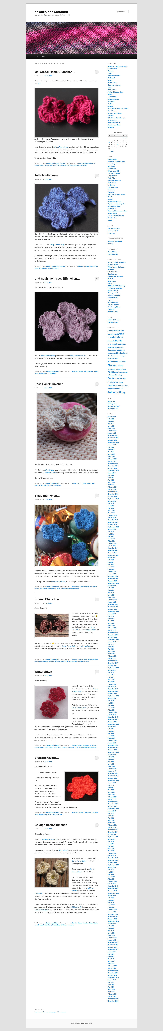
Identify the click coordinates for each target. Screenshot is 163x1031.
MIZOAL (110, 279)
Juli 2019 (111, 616)
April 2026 (111, 426)
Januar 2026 (112, 433)
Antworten (52, 373)
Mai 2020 (111, 593)
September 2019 (113, 611)
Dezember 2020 (113, 576)
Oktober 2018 (112, 637)
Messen (110, 71)
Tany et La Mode (113, 304)
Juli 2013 (111, 785)
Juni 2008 (111, 928)
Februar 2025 (112, 459)
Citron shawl (63, 850)
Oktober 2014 (112, 750)
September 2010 (113, 865)
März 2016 (111, 710)
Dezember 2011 (113, 830)
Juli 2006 (111, 982)
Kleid (119, 350)
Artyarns (110, 337)
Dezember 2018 (113, 632)
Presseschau (112, 90)
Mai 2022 (111, 536)
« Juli (111, 151)
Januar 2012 (112, 827)
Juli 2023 (111, 503)
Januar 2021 (112, 574)
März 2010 (111, 879)
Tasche (120, 382)
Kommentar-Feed (113, 406)
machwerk (111, 190)
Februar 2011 (112, 853)
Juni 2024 (111, 478)
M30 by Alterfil (76, 907)
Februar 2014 (112, 769)
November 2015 (113, 719)
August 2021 (112, 557)
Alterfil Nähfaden (113, 320)
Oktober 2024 (112, 468)
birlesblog (111, 164)
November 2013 (113, 776)
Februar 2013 (112, 797)
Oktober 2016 (112, 693)
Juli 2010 (111, 869)
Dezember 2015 (113, 717)
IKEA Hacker (112, 183)
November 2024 (113, 466)
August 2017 (112, 670)
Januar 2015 (112, 743)
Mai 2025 (111, 452)
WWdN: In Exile (113, 311)
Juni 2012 (111, 816)
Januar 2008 (112, 940)
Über (43, 56)
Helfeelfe (111, 269)
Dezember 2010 (113, 858)
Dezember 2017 (113, 661)
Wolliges (62, 163)
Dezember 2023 (113, 492)
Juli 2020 (111, 588)
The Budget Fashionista (116, 215)
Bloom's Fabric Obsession (117, 262)
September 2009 (113, 893)
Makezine (111, 192)
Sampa (45, 589)
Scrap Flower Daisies (79, 707)
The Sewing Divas (114, 307)
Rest (50, 661)
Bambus (74, 745)
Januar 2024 (112, 489)
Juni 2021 (111, 562)
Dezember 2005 (113, 999)
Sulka (49, 268)
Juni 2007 (111, 956)
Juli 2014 (111, 757)
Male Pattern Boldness (115, 276)
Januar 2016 (112, 715)
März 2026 (111, 428)
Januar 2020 (112, 602)
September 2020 (113, 583)
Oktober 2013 (112, 778)
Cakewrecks (112, 168)
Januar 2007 (112, 968)
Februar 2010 (112, 881)
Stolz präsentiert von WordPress (81, 1023)
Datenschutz (62, 1012)
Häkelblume (88, 587)
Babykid (74, 923)
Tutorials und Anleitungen (117, 118)
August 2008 (112, 923)
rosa (84, 483)
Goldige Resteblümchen (50, 825)
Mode (109, 73)
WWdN (110, 220)
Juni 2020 (111, 590)
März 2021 (111, 569)
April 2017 (111, 679)
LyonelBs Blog (113, 187)
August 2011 (112, 839)
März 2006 (111, 992)
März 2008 (111, 935)
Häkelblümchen (93, 659)
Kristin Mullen (43, 661)
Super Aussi (51, 814)
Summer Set (65, 165)
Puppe (124, 369)
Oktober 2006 (112, 975)
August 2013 (112, 783)
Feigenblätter (112, 176)
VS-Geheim (111, 309)
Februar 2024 (112, 487)
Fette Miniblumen (46, 175)
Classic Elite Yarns (84, 163)
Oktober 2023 (112, 496)
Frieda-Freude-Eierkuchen (116, 267)
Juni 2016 (111, 703)
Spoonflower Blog (114, 206)
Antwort (55, 268)
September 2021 (113, 555)
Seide (64, 747)
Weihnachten (112, 120)
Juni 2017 (111, 675)
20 (117, 144)
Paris (109, 87)
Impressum (38, 1012)
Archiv (120, 333)
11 (97, 279)
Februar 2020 (112, 600)
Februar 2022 (112, 543)
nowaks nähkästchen (51, 11)
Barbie (120, 337)
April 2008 (111, 933)
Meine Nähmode (113, 359)
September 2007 (113, 949)
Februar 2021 (112, 571)
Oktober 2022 (112, 524)
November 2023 (113, 494)
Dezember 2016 (113, 689)
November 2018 (113, 635)
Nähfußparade (112, 83)
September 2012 (113, 808)
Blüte (85, 659)
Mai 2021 (111, 564)
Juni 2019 (111, 618)
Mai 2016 (111, 705)
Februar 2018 (112, 656)
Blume (82, 587)
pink (46, 165)
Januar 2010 (112, 884)
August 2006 (112, 980)
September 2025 (113, 442)
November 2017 (113, 663)
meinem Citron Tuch (49, 839)
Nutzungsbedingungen (50, 1012)
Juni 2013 (111, 787)
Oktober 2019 (112, 609)
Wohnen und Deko (114, 125)
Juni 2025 (111, 449)
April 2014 (111, 764)
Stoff (124, 378)
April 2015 (111, 736)
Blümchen (81, 266)
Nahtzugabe (112, 281)
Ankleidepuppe (112, 330)
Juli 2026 (111, 419)
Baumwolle (75, 587)
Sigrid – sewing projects (116, 204)
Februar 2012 (112, 825)
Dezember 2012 (113, 801)
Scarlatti (110, 199)
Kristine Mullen (39, 165)
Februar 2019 (112, 628)
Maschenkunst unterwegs (116, 356)
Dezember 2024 (113, 463)
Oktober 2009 (112, 891)
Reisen (110, 94)
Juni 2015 (111, 731)
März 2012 (111, 823)
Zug (123, 392)
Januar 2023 (112, 517)
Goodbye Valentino (114, 180)
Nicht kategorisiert (114, 85)
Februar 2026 (112, 431)
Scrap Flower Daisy (61, 147)
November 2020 (113, 578)
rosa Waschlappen (48, 355)
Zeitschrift (114, 392)
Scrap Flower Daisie (77, 355)
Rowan (96, 371)
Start (36, 56)
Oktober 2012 (112, 806)
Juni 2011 (111, 844)
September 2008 (113, 921)
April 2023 (111, 510)
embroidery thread (41, 909)
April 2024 (111, 482)
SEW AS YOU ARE (114, 295)
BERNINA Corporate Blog (116, 161)
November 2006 (113, 973)
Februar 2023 (112, 515)
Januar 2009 (112, 912)
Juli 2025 (111, 447)
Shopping (111, 101)
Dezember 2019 (113, 604)
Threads (111, 385)
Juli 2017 (111, 672)
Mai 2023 (111, 508)
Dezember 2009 (113, 886)
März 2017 (111, 682)
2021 (39, 83)
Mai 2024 (111, 480)
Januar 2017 (112, 686)
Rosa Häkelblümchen (48, 384)
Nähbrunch (111, 78)
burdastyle (113, 344)
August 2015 (112, 726)
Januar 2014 (112, 771)
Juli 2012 (111, 813)
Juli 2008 (111, 926)
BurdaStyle (111, 166)
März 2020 (111, 597)
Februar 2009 (112, 909)
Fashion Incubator (114, 173)
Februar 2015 (112, 740)
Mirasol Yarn (94, 266)
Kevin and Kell (113, 231)
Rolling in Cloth (113, 293)
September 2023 (113, 499)
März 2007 (111, 963)
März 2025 (111, 456)
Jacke (110, 350)
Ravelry (110, 244)
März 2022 (111, 541)
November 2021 (113, 550)
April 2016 (111, 708)
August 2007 (112, 952)
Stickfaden (38, 893)
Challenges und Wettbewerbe (118, 66)
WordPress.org (113, 408)
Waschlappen (50, 470)
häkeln (92, 163)
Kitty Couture (112, 274)
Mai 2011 (111, 846)
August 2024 (112, 473)
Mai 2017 (111, 677)
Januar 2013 (112, 799)
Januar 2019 (112, 630)
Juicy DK (79, 483)
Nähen (110, 80)
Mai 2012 (111, 818)
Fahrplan (122, 344)
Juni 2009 (111, 900)
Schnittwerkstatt (113, 99)
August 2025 (112, 445)
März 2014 (111, 766)
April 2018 (111, 651)
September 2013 (113, 780)
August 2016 (112, 698)
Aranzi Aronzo (112, 334)
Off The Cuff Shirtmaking (116, 286)
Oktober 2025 (112, 440)
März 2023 (111, 513)
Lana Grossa (38, 925)
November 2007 (113, 945)
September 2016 (113, 696)
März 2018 (111, 654)
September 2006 (113, 977)
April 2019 (111, 623)
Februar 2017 (112, 684)
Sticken (110, 106)
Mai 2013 (111, 790)
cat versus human (114, 228)
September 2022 (113, 527)
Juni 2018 (111, 647)
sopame (110, 300)
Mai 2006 (111, 987)
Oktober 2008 (112, 919)
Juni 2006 (111, 985)
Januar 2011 (112, 855)
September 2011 (113, 837)
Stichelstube (112, 208)
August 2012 (112, 811)
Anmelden (111, 401)
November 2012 (113, 804)
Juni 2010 (111, 872)
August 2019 (112, 614)
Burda (118, 340)
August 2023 (112, 501)
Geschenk (111, 347)
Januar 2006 (112, 996)
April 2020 (111, 595)
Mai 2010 (111, 874)
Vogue (110, 388)
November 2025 (113, 438)
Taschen (110, 115)
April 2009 (111, 905)
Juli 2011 (111, 841)
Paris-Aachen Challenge (115, 369)
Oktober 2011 (112, 834)
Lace (123, 350)
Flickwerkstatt (112, 68)
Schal (121, 372)
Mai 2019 (111, 621)
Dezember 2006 (113, 970)
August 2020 (112, 585)
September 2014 (113, 752)
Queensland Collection (91, 812)
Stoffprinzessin (113, 302)
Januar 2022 (112, 546)
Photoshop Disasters (115, 288)
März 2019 (111, 625)
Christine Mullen (87, 923)
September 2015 (113, 724)
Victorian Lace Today (121, 386)
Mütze (124, 361)
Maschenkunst (113, 322)
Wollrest (68, 661)
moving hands (113, 254)
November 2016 (113, 691)
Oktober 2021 (112, 553)
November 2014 (113, 747)
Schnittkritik (112, 97)
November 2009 (113, 888)
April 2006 (111, 989)
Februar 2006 (112, 994)
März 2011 (111, 851)
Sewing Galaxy (113, 297)
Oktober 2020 (112, 581)
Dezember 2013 (113, 773)
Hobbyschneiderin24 (115, 241)
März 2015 (111, 738)
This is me (111, 233)
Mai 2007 (111, 959)
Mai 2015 (111, 733)
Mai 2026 (111, 424)
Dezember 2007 (113, 942)
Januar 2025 (112, 461)
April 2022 (111, 539)
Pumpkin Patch (113, 290)
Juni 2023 (111, 506)
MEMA (110, 197)
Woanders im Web (114, 122)
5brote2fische (112, 159)
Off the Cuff (111, 283)
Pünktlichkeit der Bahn (115, 92)
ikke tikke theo (113, 272)
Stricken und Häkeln (52, 163)
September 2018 (113, 639)
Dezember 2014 (113, 745)
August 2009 (112, 895)
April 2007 (111, 961)
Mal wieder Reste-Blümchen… (54, 72)
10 (109, 142)
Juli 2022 (111, 531)
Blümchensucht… (46, 758)
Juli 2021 (111, 560)
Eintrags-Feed (112, 404)
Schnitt (125, 372)
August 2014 (112, 754)
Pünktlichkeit (113, 372)
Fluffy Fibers (112, 178)
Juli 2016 (111, 700)
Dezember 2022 (113, 520)
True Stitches (112, 218)
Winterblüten (43, 671)
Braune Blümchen (46, 599)
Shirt (113, 375)
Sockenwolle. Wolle (72, 747)
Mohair (45, 925)
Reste (46, 747)
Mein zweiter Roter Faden (116, 194)
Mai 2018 (111, 649)
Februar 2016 (112, 712)
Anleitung (120, 330)
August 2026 (112, 416)
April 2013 (111, 792)
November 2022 (113, 522)
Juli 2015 (111, 729)
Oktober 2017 (112, 665)
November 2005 (113, 1001)
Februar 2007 (112, 966)
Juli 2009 (111, 898)
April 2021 (111, 567)
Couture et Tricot (113, 265)
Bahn (115, 337)
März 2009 (111, 907)
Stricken (113, 382)
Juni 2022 (111, 534)
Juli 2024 (111, 475)
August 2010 (112, 867)
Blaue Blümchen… (47, 495)
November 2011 (113, 832)
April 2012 (111, 820)
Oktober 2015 (112, 722)
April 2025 (111, 454)
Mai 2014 (111, 762)
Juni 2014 (111, 759)
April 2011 (111, 848)
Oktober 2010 (112, 862)
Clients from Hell (113, 171)
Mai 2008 (111, 931)
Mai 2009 (111, 902)
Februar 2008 (112, 938)
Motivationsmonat (114, 75)
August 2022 (112, 529)
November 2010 (113, 860)
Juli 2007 (111, 954)
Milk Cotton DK (88, 371)
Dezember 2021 (113, 548)
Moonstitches (112, 252)
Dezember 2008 (113, 914)
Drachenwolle (87, 745)
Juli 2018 (111, 644)
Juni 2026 (111, 421)
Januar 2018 (112, 658)
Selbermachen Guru (114, 201)
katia (114, 350)
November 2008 (113, 916)
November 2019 (113, 607)
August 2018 (112, 642)
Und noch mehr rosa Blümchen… (57, 278)
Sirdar (41, 485)
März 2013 (111, 794)
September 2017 (113, 668)
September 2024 (113, 470)
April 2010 (111, 877)
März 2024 (111, 485)
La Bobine (111, 185)
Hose (116, 347)
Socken (110, 104)
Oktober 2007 (112, 947)
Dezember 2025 (113, 435)
